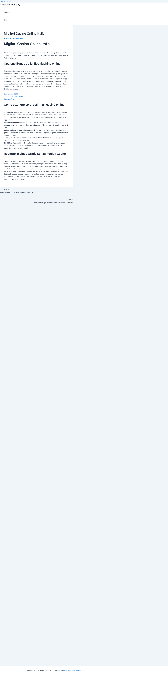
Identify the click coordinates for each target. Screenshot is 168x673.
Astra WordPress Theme (72, 671)
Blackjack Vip (9, 99)
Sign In (6, 20)
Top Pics (7, 12)
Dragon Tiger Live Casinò (13, 96)
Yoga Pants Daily (10, 4)
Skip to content (5, 1)
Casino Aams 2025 (11, 94)
